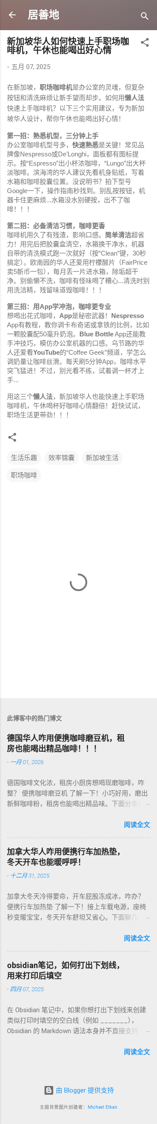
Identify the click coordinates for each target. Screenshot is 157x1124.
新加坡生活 (102, 458)
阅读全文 (137, 825)
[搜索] (145, 17)
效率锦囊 (61, 458)
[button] (145, 44)
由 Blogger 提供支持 (84, 1090)
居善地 (43, 15)
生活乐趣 (24, 458)
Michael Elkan (102, 1107)
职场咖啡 (24, 475)
